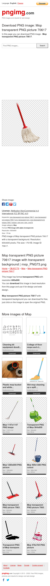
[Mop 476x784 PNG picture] (36, 530)
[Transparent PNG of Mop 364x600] (36, 410)
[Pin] (10, 204)
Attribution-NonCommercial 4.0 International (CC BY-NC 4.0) (20, 212)
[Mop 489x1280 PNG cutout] (36, 450)
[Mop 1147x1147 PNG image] (12, 410)
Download (12, 353)
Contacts (6, 568)
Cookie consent (37, 565)
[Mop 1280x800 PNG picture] (12, 450)
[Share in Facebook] (3, 204)
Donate (26, 565)
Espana (20, 3)
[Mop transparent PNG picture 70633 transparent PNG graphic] (12, 490)
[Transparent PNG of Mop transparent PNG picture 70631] (12, 530)
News (20, 565)
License (13, 565)
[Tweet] (14, 204)
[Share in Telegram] (7, 204)
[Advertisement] (25, 75)
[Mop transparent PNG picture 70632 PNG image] (36, 490)
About (5, 565)
